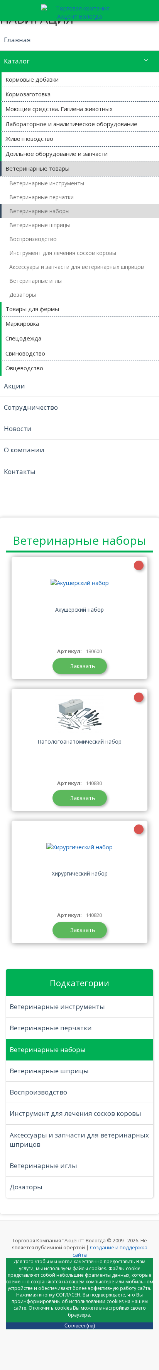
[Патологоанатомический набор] (79, 715)
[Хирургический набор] (79, 846)
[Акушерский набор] (79, 583)
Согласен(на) (79, 1326)
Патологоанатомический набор (79, 741)
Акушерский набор (79, 609)
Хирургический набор (80, 873)
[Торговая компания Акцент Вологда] (79, 11)
